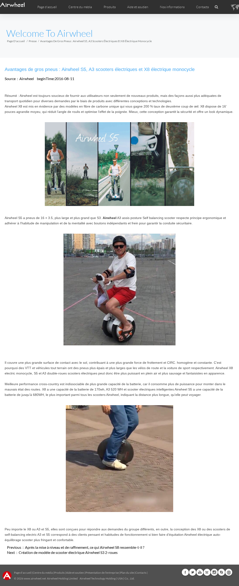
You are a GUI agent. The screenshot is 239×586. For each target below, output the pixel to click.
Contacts (202, 7)
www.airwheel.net (35, 578)
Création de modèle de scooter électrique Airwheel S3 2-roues (68, 552)
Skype (221, 572)
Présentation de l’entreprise (102, 572)
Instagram (214, 572)
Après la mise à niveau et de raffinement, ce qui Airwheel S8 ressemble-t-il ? (84, 547)
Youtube (199, 572)
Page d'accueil (47, 7)
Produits (110, 7)
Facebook (185, 572)
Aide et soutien (137, 7)
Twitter (192, 572)
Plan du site (127, 572)
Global (228, 572)
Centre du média (43, 572)
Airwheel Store (207, 572)
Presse (33, 41)
